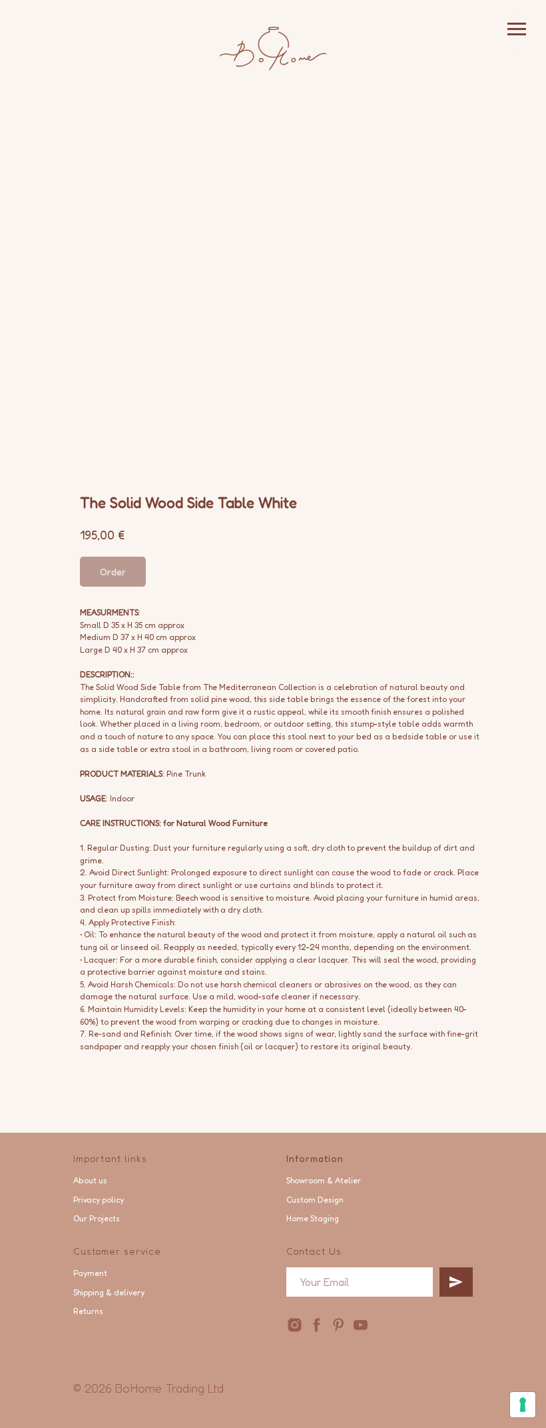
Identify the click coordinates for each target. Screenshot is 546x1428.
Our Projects (96, 1218)
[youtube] (360, 1325)
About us (90, 1180)
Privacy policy (98, 1200)
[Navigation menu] (516, 29)
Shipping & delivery (108, 1292)
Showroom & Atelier (323, 1180)
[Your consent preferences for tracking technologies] (522, 1404)
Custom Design (315, 1200)
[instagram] (294, 1325)
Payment (90, 1273)
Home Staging (312, 1218)
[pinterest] (338, 1325)
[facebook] (316, 1325)
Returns (88, 1311)
